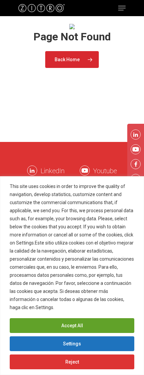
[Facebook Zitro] (136, 164)
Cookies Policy (72, 307)
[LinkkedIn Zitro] (32, 170)
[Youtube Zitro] (85, 170)
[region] (72, 275)
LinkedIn (53, 171)
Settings (72, 343)
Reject (72, 362)
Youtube (105, 171)
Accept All (72, 325)
